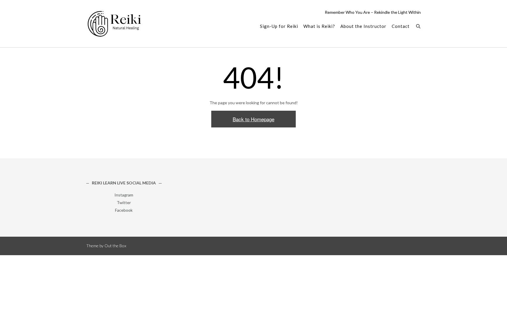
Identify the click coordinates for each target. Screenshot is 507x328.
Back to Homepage (253, 119)
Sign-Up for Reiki (279, 26)
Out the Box (115, 245)
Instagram (123, 194)
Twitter (124, 202)
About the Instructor (363, 26)
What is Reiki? (319, 26)
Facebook (124, 210)
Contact (401, 26)
